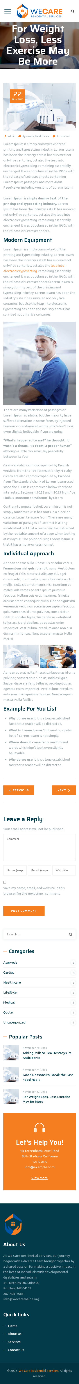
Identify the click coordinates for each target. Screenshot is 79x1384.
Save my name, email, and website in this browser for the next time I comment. (34, 890)
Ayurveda (28, 136)
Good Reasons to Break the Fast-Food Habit (48, 1077)
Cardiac (8, 972)
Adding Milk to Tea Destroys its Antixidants (47, 1055)
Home (12, 1326)
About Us (15, 1334)
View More (39, 1178)
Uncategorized (14, 1022)
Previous (21, 790)
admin (11, 136)
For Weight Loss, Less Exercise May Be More (46, 1099)
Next (61, 790)
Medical (9, 1002)
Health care (42, 136)
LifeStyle (10, 992)
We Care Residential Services (38, 1370)
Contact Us (16, 1350)
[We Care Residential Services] (39, 11)
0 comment (63, 136)
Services (14, 1342)
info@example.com (39, 1167)
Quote (8, 1012)
